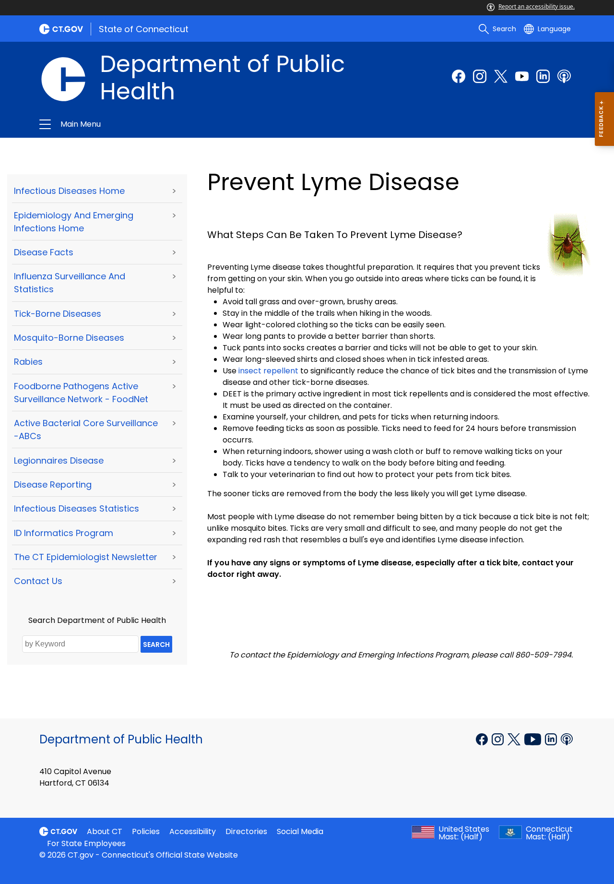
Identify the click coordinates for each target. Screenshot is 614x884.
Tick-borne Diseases (57, 314)
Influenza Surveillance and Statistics (69, 282)
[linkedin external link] (543, 76)
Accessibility (192, 831)
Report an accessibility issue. (536, 6)
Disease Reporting (53, 484)
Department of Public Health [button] (192, 124)
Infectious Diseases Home (69, 191)
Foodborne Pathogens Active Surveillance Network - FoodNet (81, 392)
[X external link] (515, 738)
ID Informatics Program (63, 533)
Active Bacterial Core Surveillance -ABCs (86, 429)
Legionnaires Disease (59, 460)
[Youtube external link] (522, 76)
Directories (246, 831)
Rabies (28, 362)
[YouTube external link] (533, 738)
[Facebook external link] (458, 76)
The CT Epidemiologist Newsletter (85, 557)
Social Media (300, 831)
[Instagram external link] (479, 76)
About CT (104, 831)
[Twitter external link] (501, 76)
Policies (146, 831)
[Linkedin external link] (552, 738)
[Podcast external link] (564, 76)
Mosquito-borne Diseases (69, 338)
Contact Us (38, 581)
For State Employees (86, 843)
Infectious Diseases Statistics (76, 508)
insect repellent (268, 370)
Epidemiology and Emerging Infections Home (73, 221)
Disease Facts (43, 252)
